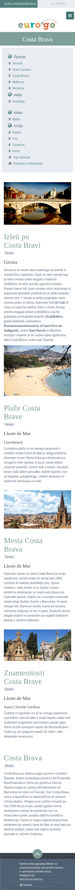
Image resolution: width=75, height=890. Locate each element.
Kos (15, 138)
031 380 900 (57, 3)
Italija (18, 95)
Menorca (18, 88)
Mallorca (18, 82)
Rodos (16, 132)
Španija (19, 57)
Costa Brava (20, 75)
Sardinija (18, 101)
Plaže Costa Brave (22, 412)
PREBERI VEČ (27, 875)
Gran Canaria (21, 69)
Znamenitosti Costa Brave (24, 677)
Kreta (16, 151)
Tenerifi (17, 63)
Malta (18, 113)
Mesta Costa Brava (23, 544)
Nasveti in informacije (28, 163)
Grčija (18, 126)
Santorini (18, 144)
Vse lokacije (21, 157)
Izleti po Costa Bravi (22, 241)
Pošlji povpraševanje (20, 3)
